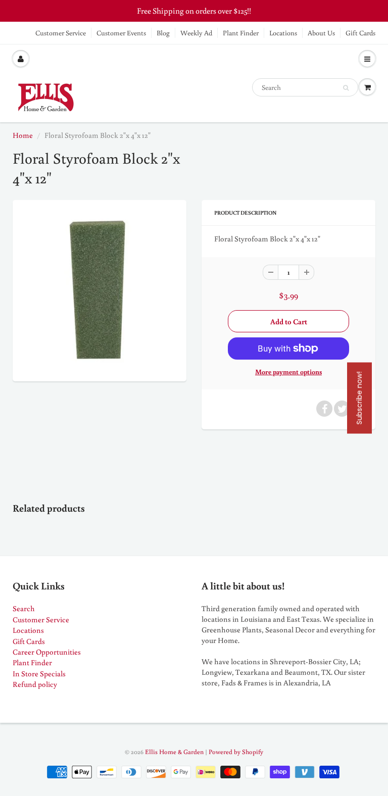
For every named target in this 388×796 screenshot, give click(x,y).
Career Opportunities (47, 652)
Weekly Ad (196, 32)
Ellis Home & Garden (174, 752)
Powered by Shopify (236, 752)
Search (24, 608)
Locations (283, 32)
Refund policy (35, 684)
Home (23, 135)
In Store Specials (39, 673)
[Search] (346, 88)
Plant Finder (241, 32)
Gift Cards (360, 32)
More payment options (288, 371)
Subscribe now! (359, 398)
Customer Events (121, 32)
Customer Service (60, 32)
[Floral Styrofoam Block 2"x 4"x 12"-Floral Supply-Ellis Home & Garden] (99, 289)
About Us (321, 32)
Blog (163, 32)
